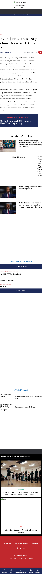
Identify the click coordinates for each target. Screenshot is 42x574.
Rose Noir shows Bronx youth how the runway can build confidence (21, 493)
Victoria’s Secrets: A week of (21, 531)
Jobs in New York (21, 261)
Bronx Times (21, 489)
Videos (31, 572)
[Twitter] (21, 548)
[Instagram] (24, 548)
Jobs (11, 572)
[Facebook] (17, 548)
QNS (21, 526)
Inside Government (21, 572)
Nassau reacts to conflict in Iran (25, 407)
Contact (37, 572)
